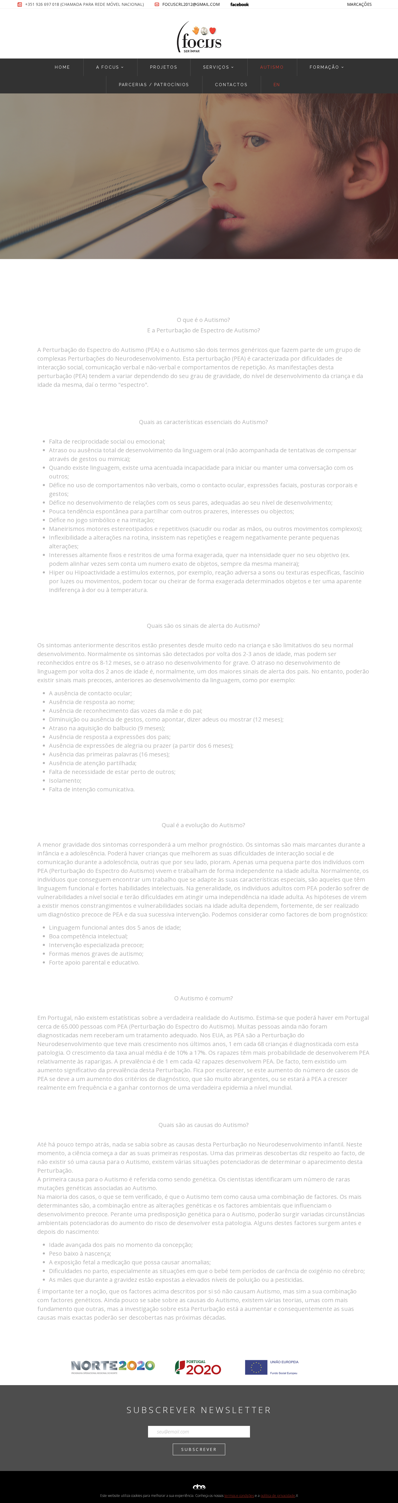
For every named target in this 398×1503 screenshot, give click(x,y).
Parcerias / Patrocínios (154, 84)
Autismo (272, 67)
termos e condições (239, 1495)
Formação (324, 67)
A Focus (107, 67)
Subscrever (199, 1449)
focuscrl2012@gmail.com (191, 4)
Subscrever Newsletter (199, 1410)
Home (62, 67)
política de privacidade (277, 1495)
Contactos (231, 84)
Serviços (216, 67)
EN (277, 84)
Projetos (163, 67)
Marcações (359, 4)
